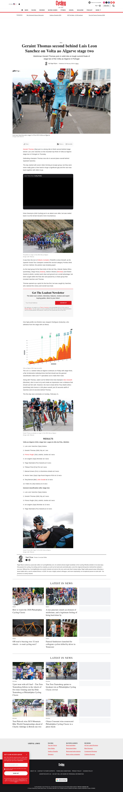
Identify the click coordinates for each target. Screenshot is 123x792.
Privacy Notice (28, 308)
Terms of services (44, 307)
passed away (92, 569)
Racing (33, 10)
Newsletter (70, 144)
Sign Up (16, 773)
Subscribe (106, 5)
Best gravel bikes (71, 748)
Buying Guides (52, 10)
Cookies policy (88, 771)
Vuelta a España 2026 (55, 15)
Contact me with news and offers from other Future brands (16, 769)
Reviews (42, 10)
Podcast (89, 10)
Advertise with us (45, 774)
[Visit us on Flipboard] (114, 3)
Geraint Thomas (28, 149)
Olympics (50, 754)
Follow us (61, 144)
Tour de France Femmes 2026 (97, 15)
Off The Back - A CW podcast (75, 15)
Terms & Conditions (14, 780)
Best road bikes (70, 745)
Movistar (60, 272)
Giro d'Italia (51, 748)
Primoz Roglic (29, 454)
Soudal (43, 479)
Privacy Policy (22, 779)
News (26, 10)
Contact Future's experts (46, 771)
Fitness (63, 10)
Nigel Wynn (53, 63)
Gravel (71, 10)
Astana (42, 272)
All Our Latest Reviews (91, 745)
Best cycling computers (73, 754)
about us (33, 771)
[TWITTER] (27, 560)
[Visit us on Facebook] (109, 3)
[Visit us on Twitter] (106, 3)
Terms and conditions (63, 771)
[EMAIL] (29, 560)
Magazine (80, 10)
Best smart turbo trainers (73, 751)
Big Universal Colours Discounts (35, 15)
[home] (22, 10)
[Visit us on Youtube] (111, 3)
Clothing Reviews (89, 754)
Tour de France (52, 745)
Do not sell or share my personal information (68, 774)
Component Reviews (90, 751)
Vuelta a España (53, 751)
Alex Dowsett (67, 380)
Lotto (38, 479)
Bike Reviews (88, 748)
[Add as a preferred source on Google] (61, 780)
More (98, 10)
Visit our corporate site (83, 786)
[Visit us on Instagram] (104, 3)
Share (27, 144)
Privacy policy (77, 771)
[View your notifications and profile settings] (19, 4)
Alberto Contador (43, 260)
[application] (48, 192)
